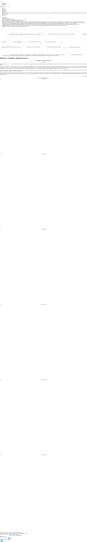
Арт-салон (4, 14)
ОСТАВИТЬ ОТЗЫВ (3, 539)
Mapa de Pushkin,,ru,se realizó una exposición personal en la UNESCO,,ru (55, 25)
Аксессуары (56, 55)
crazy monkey (16, 534)
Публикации (26, 26)
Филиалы (6, 19)
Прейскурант (28, 24)
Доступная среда (40, 25)
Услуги (32, 24)
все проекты (54, 41)
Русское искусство (69, 22)
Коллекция (4, 9)
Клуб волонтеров (49, 41)
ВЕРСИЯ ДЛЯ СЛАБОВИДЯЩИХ (15, 535)
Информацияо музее (4, 18)
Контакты (3, 15)
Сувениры (18, 55)
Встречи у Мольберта (75, 54)
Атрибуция (17, 26)
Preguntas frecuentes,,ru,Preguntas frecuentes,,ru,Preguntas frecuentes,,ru (14, 24)
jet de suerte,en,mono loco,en (9, 534)
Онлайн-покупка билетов (32, 25)
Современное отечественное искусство (35, 23)
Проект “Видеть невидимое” (33, 41)
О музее (3, 8)
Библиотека (9, 26)
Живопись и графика (31, 55)
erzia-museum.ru (6, 533)
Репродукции (9, 55)
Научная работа (4, 11)
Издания (13, 26)
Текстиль (47, 55)
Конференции (4, 26)
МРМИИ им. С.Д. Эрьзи (24, 533)
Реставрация (21, 26)
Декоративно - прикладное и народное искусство (68, 23)
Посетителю (4, 10)
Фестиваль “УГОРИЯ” (17, 41)
